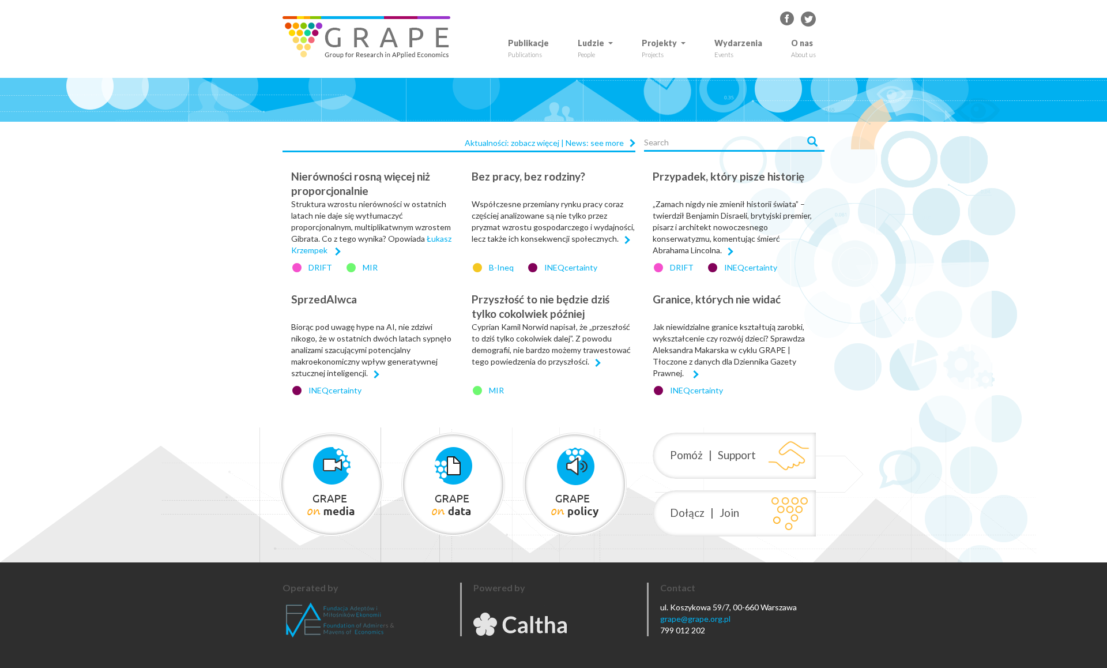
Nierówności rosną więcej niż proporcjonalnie (360, 183)
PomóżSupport (713, 454)
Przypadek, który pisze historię (728, 176)
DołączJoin (704, 512)
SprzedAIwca (324, 299)
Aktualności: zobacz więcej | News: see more (544, 143)
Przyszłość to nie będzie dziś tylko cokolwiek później (540, 306)
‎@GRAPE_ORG (808, 19)
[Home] (371, 37)
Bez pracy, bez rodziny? (528, 176)
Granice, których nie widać (717, 299)
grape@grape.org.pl (695, 619)
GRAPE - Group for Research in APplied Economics (787, 19)
